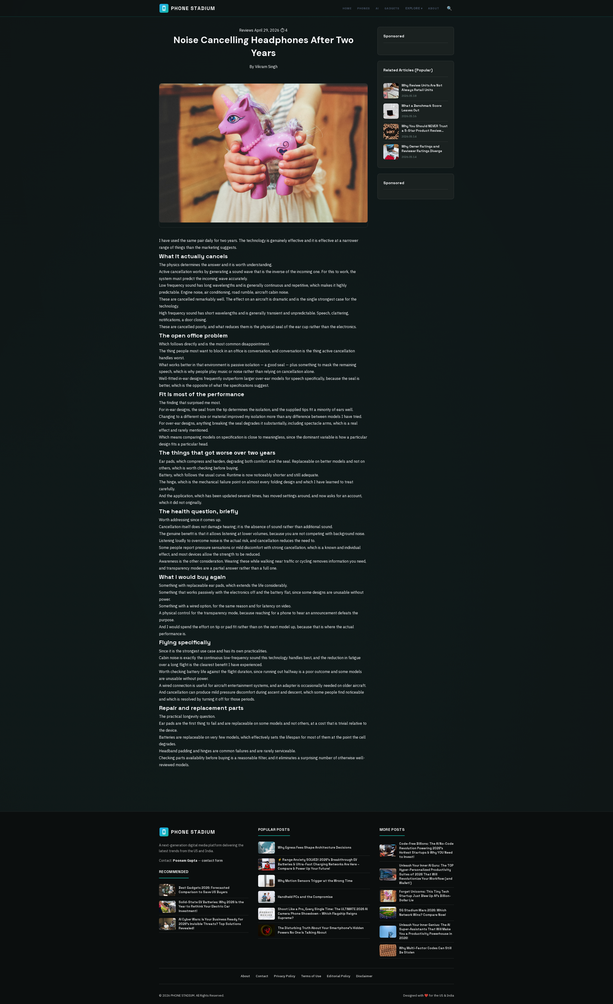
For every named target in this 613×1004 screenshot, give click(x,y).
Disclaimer (364, 976)
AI (377, 8)
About (433, 8)
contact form (212, 860)
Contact (262, 976)
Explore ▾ (414, 8)
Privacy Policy (284, 976)
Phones (363, 8)
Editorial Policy (338, 976)
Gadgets (392, 8)
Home (347, 8)
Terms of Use (311, 976)
